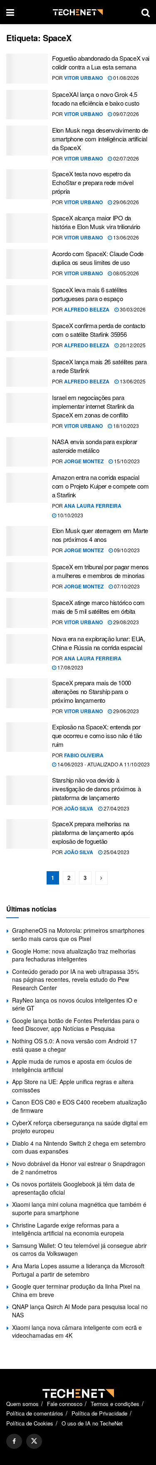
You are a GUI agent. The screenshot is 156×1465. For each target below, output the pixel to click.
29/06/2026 (125, 201)
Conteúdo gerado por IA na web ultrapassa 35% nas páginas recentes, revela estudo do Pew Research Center (75, 979)
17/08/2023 (69, 667)
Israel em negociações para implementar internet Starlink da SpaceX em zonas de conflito (93, 406)
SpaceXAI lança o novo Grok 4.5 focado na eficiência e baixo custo (95, 98)
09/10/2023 (126, 549)
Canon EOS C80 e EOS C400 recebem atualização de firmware (79, 1106)
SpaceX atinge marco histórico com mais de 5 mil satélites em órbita (98, 606)
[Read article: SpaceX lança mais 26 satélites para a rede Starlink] (27, 372)
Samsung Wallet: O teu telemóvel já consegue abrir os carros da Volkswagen (79, 1249)
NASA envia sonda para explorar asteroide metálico (94, 446)
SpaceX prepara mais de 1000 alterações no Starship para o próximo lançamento (91, 691)
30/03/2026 (132, 309)
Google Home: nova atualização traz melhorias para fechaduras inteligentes (74, 955)
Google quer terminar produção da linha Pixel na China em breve (76, 1290)
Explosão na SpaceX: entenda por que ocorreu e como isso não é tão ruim (97, 735)
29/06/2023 (125, 710)
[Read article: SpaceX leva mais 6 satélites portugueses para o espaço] (27, 300)
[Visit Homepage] (78, 12)
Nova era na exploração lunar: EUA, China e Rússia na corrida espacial (98, 643)
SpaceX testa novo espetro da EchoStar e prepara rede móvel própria (92, 182)
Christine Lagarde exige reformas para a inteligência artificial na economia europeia (68, 1229)
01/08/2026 (125, 77)
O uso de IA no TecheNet (92, 1423)
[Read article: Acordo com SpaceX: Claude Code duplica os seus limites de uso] (27, 264)
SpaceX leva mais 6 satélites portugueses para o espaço (89, 294)
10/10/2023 (69, 515)
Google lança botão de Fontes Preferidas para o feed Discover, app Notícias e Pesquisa (75, 1024)
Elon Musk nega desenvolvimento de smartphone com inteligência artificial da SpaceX (100, 139)
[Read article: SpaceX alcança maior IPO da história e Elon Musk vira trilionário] (27, 228)
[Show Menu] (10, 12)
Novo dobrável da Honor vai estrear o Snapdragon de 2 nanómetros (78, 1167)
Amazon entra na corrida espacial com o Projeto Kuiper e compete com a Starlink (100, 486)
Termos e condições (115, 1404)
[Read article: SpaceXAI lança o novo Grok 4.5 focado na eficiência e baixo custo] (27, 105)
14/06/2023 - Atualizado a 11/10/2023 (103, 764)
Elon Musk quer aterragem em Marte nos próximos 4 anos (100, 535)
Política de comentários (34, 1413)
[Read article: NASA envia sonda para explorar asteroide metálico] (27, 452)
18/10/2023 (125, 425)
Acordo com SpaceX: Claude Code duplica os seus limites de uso (98, 258)
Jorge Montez (84, 461)
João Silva (78, 808)
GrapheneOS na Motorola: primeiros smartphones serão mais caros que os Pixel (78, 934)
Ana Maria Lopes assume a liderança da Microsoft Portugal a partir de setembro (78, 1270)
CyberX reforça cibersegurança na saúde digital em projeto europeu (80, 1127)
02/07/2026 (125, 158)
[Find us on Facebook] (14, 1441)
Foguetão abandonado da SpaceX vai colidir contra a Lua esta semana (100, 62)
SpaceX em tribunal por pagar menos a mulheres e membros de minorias (100, 571)
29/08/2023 (125, 621)
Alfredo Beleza (86, 309)
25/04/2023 (115, 851)
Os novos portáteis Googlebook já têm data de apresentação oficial (73, 1188)
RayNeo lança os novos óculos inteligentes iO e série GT (74, 1004)
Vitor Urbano (83, 78)
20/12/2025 (132, 344)
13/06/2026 (125, 237)
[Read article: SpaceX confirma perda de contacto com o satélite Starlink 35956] (27, 336)
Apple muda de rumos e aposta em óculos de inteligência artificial (72, 1065)
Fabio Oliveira (84, 755)
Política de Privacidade (99, 1413)
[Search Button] (145, 12)
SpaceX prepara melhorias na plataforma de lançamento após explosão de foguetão (93, 832)
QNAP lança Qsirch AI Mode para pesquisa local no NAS (80, 1310)
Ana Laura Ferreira (92, 505)
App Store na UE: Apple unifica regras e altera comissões (73, 1085)
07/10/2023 (126, 586)
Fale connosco (64, 1404)
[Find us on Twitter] (34, 1441)
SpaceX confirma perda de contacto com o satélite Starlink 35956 (98, 329)
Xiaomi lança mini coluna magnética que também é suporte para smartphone (79, 1208)
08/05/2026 (125, 273)
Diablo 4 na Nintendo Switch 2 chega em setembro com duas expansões (79, 1147)
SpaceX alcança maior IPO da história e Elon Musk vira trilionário (96, 222)
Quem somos (22, 1404)
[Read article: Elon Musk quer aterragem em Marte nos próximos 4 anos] (27, 541)
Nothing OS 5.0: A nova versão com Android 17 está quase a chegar (74, 1045)
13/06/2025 (132, 381)
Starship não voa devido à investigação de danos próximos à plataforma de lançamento (96, 789)
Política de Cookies (29, 1423)
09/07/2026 (125, 113)
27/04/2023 (115, 808)
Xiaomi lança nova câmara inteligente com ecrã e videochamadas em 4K (77, 1331)
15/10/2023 (126, 460)
